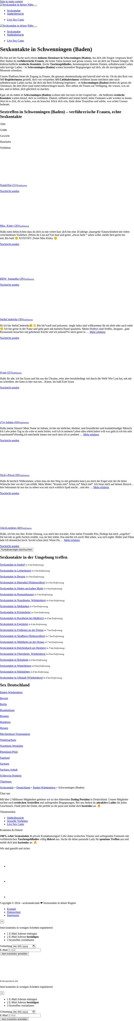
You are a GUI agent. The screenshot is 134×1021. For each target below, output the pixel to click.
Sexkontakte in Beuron (12, 576)
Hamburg (5, 722)
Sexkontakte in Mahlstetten (15, 671)
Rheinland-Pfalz (9, 751)
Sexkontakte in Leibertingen (15, 570)
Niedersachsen (8, 739)
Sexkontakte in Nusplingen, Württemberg (23, 600)
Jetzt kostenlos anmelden (14, 953)
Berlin (3, 704)
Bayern (4, 698)
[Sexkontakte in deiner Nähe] (17, 4)
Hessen (4, 728)
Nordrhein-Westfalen (11, 745)
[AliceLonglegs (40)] (14, 521)
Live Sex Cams (15, 19)
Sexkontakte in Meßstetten (14, 606)
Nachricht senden (9, 191)
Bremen (4, 716)
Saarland (5, 757)
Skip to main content (11, 1)
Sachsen (4, 763)
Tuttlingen (22, 185)
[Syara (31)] (14, 366)
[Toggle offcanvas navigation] (35, 26)
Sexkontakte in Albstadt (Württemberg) (21, 677)
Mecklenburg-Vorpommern (15, 734)
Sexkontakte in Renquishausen (17, 594)
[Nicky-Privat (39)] (14, 469)
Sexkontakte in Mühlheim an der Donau (22, 641)
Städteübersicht (15, 13)
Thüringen (6, 781)
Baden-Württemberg (11, 692)
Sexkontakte (14, 10)
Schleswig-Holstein (10, 775)
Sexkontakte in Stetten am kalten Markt (21, 588)
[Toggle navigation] (35, 5)
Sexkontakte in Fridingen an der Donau (21, 630)
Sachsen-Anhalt (8, 769)
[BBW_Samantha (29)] (14, 272)
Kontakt (11, 908)
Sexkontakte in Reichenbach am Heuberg (23, 647)
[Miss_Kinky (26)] (14, 219)
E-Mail (4, 949)
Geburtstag (6, 946)
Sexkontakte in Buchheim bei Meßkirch (22, 618)
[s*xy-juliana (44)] (14, 416)
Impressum (13, 915)
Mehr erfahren (97, 331)
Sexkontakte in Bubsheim (14, 659)
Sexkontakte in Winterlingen (15, 665)
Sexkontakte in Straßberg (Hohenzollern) (22, 636)
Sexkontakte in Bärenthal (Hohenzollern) (22, 582)
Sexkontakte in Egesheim (14, 624)
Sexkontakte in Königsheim (15, 612)
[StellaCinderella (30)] (14, 313)
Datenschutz (14, 912)
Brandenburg (7, 710)
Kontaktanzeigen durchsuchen (16, 549)
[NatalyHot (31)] (14, 179)
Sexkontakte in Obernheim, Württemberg (22, 653)
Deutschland (23, 787)
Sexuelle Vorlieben (17, 820)
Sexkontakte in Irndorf (12, 564)
